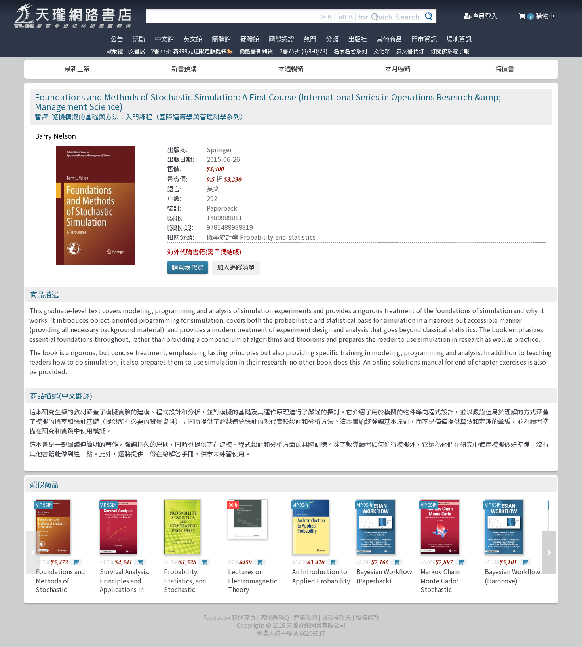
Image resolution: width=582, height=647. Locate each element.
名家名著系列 (350, 51)
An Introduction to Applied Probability (321, 576)
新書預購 (184, 68)
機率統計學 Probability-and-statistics (261, 237)
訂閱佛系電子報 (449, 51)
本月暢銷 (398, 68)
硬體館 (249, 39)
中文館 (164, 39)
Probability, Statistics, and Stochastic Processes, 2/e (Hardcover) (185, 589)
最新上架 (77, 68)
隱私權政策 (336, 617)
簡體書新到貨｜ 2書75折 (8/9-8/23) (283, 51)
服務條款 (367, 617)
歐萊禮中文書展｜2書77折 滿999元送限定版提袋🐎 (170, 51)
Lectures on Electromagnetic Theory (252, 580)
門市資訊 (424, 39)
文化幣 (381, 51)
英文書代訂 (410, 51)
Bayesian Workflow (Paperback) (384, 576)
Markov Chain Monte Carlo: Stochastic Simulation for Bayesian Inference (447, 589)
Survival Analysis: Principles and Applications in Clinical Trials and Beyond (126, 589)
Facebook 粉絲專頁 (229, 617)
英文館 (192, 39)
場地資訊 (459, 39)
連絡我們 (305, 617)
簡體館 (221, 39)
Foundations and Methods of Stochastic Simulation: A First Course (63, 589)
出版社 (357, 39)
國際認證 (281, 39)
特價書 (504, 68)
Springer (219, 149)
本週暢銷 (291, 68)
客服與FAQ (274, 617)
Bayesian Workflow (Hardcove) (512, 576)
